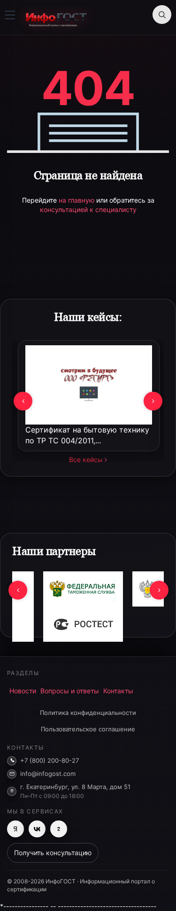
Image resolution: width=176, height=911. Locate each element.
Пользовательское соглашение (88, 729)
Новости (22, 691)
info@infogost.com (48, 773)
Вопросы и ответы (69, 691)
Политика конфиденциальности (88, 712)
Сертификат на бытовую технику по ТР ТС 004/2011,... (87, 435)
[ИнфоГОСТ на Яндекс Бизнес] (15, 828)
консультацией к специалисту (88, 209)
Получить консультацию (53, 853)
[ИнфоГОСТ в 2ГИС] (58, 828)
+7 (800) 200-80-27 (49, 760)
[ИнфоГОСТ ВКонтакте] (37, 828)
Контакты (118, 691)
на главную (77, 200)
